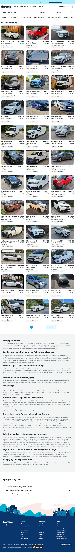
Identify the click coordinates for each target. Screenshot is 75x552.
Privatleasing (59, 526)
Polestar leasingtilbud (61, 538)
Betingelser (16, 544)
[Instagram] (6, 525)
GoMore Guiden (24, 538)
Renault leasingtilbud (61, 530)
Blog (22, 536)
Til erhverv (41, 528)
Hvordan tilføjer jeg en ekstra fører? (17, 494)
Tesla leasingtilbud (60, 532)
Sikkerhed (41, 538)
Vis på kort (39, 547)
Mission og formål (25, 526)
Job (22, 534)
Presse (22, 528)
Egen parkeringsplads (25, 17)
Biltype (66, 17)
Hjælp (22, 523)
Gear (72, 17)
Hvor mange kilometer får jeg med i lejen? (19, 490)
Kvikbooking (13, 17)
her (11, 404)
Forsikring (41, 536)
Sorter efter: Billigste (39, 17)
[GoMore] (6, 6)
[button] (73, 2)
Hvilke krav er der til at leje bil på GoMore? (19, 487)
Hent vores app (24, 530)
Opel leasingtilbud (60, 536)
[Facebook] (4, 525)
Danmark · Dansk (66, 544)
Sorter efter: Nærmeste (54, 17)
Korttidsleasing (60, 528)
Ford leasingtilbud (60, 534)
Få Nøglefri (33, 6)
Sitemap (31, 544)
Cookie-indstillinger (38, 544)
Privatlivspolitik (23, 544)
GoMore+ (40, 6)
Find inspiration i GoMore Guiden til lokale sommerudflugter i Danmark (36, 2)
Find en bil (15, 6)
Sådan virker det (24, 6)
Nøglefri (4, 17)
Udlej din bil (62, 6)
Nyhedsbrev (24, 532)
